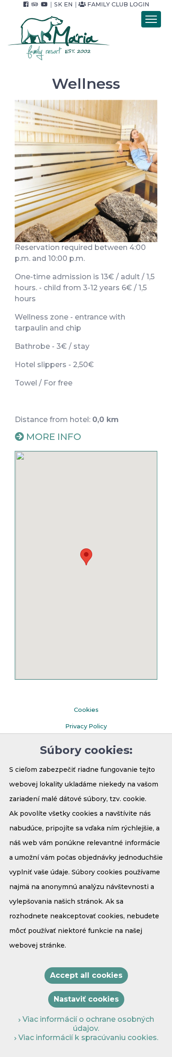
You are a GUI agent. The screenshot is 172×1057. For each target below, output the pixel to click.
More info (53, 436)
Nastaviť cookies (86, 999)
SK (58, 4)
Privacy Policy (86, 726)
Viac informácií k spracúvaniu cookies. (87, 1037)
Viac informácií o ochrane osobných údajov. (87, 1024)
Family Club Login (117, 4)
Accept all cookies (86, 975)
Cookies (86, 709)
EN (68, 4)
